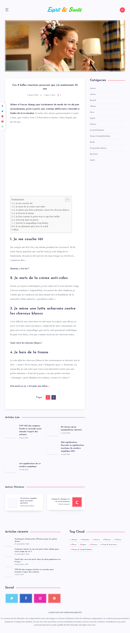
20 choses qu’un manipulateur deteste (71, 428)
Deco (92, 112)
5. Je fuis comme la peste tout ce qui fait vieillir (37, 216)
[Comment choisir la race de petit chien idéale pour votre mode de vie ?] (9, 552)
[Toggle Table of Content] (66, 199)
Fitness (93, 124)
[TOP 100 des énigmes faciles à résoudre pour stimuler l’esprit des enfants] (9, 573)
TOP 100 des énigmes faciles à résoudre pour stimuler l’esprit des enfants (30, 430)
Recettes (94, 154)
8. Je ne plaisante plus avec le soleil (31, 226)
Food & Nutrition (97, 130)
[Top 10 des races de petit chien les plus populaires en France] (9, 562)
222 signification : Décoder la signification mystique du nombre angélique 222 (72, 446)
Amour (93, 88)
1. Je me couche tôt (23, 203)
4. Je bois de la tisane (24, 213)
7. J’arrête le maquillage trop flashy (31, 223)
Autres (93, 94)
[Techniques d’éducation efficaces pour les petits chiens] (9, 542)
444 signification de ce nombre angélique (30, 465)
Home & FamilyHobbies (100, 136)
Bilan (16, 230)
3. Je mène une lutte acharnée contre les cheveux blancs (41, 210)
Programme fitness (98, 148)
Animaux (86, 540)
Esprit (92, 118)
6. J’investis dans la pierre (26, 220)
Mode (92, 142)
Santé (92, 160)
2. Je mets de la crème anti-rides (29, 207)
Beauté (93, 100)
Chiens (93, 106)
